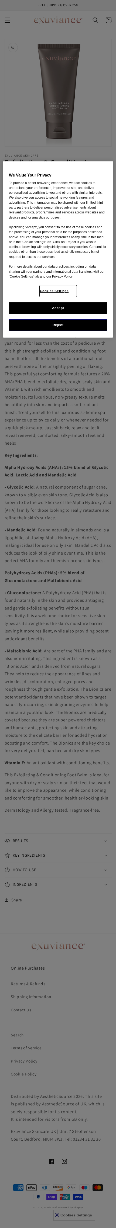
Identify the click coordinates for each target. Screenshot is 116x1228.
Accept (58, 308)
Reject (58, 325)
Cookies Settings (54, 291)
